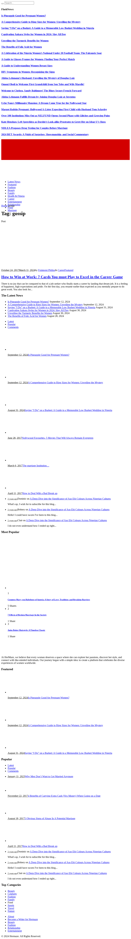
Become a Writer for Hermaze (23, 919)
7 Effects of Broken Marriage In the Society (27, 615)
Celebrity (12, 894)
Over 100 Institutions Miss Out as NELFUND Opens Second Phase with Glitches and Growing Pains (55, 115)
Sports (11, 905)
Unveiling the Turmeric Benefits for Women (25, 40)
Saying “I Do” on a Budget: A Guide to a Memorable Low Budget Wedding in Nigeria (47, 28)
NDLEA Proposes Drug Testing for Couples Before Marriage (34, 128)
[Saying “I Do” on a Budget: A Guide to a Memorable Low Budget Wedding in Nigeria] (23, 404)
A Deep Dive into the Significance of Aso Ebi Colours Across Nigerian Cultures (70, 498)
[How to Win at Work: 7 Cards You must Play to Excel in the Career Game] (36, 264)
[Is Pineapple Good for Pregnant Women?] (23, 349)
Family (11, 899)
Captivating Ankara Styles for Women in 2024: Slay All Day (33, 34)
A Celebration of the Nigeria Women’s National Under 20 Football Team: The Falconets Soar (51, 53)
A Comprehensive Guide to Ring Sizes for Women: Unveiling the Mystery (41, 22)
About (11, 916)
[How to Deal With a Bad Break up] (23, 488)
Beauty (11, 891)
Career (61, 270)
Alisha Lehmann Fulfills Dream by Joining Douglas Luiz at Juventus (38, 96)
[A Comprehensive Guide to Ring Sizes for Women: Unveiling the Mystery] (23, 377)
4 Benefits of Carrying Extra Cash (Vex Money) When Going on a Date (64, 795)
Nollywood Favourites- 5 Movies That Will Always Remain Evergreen (57, 438)
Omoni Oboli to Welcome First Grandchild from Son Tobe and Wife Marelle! (42, 84)
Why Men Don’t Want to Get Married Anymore (49, 776)
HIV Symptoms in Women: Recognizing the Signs (28, 72)
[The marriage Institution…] (23, 460)
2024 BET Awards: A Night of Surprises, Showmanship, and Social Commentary (45, 134)
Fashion (12, 896)
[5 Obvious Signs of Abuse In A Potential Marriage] (23, 813)
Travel (11, 908)
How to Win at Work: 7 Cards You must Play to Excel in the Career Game (62, 277)
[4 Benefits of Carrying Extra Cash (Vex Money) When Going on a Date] (23, 790)
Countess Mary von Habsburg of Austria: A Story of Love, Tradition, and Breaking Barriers (49, 599)
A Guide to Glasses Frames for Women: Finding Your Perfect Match (38, 59)
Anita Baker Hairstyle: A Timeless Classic (26, 630)
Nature (11, 911)
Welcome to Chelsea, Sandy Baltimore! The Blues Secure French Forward (41, 90)
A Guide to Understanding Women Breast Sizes (26, 65)
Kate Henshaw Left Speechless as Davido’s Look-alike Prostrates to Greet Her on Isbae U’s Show (53, 121)
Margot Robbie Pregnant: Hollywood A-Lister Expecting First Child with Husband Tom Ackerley (54, 109)
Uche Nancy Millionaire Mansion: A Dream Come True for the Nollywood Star (44, 103)
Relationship (14, 928)
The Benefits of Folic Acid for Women (21, 47)
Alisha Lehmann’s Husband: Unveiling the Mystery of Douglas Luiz (38, 78)
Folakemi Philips (46, 270)
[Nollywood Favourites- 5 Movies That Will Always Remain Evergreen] (21, 432)
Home (4, 205)
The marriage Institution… (36, 465)
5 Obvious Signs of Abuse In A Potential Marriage (50, 818)
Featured (69, 270)
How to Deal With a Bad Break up (39, 493)
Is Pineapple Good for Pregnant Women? (23, 15)
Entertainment (15, 930)
